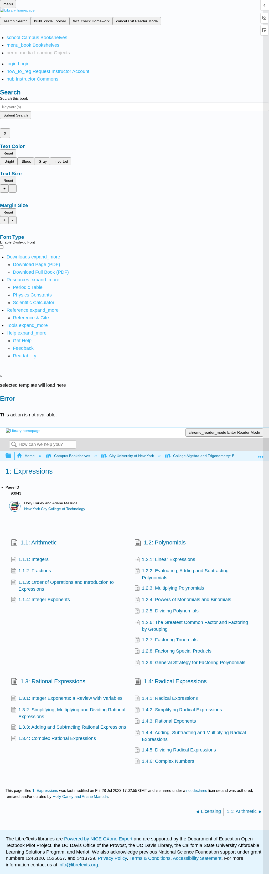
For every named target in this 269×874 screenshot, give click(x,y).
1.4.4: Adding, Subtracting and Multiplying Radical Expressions (194, 736)
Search (14, 445)
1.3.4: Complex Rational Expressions (57, 738)
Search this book (14, 98)
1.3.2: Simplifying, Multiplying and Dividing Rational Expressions (71, 713)
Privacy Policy (112, 858)
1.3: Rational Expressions (52, 681)
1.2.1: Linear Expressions (168, 559)
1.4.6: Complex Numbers (168, 761)
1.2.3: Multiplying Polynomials (173, 588)
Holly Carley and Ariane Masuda (80, 796)
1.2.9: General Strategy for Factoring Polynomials (193, 662)
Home (30, 456)
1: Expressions (45, 790)
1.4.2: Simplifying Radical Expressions (182, 709)
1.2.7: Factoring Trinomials (170, 639)
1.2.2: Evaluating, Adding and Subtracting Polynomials (185, 574)
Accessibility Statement (197, 858)
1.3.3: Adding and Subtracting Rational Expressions (72, 727)
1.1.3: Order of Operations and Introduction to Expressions (66, 586)
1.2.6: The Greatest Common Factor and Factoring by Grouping (195, 626)
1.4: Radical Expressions (175, 681)
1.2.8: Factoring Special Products (176, 651)
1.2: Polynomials (165, 542)
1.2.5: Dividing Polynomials (170, 610)
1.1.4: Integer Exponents (44, 599)
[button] (23, 348)
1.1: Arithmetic (38, 542)
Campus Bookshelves (72, 456)
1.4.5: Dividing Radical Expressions (179, 750)
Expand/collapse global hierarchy (11, 456)
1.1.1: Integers (33, 559)
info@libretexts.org (77, 864)
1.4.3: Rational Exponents (169, 721)
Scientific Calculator (33, 302)
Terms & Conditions (150, 858)
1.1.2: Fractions (34, 570)
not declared (197, 790)
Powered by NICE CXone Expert (99, 838)
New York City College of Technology (54, 509)
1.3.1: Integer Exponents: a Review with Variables (70, 698)
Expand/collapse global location (261, 454)
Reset (8, 153)
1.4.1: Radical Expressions (170, 698)
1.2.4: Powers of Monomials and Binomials (186, 599)
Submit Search (15, 115)
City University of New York (131, 456)
